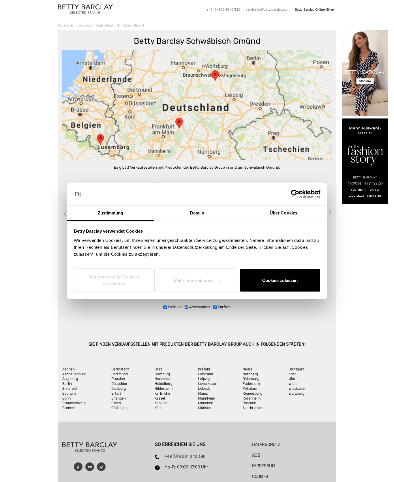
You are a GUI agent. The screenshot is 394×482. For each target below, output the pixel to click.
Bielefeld (69, 389)
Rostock (249, 403)
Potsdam (250, 389)
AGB (256, 455)
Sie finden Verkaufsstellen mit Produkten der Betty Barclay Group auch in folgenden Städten (196, 344)
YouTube (89, 466)
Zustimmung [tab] (110, 212)
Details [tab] (197, 212)
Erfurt (116, 393)
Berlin (67, 384)
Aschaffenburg (74, 374)
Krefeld (204, 369)
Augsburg (70, 379)
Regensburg (252, 393)
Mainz (203, 393)
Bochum (69, 393)
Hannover (163, 379)
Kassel (160, 398)
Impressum (263, 466)
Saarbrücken (253, 408)
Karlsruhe (162, 393)
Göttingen (119, 408)
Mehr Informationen (194, 280)
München (205, 403)
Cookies (260, 476)
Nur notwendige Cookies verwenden (114, 280)
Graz (158, 369)
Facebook (78, 466)
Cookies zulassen (280, 280)
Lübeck (204, 389)
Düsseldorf (120, 384)
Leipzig (204, 379)
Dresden (118, 379)
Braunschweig (74, 403)
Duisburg (118, 389)
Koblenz (161, 403)
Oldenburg (251, 379)
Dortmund (119, 374)
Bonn (66, 398)
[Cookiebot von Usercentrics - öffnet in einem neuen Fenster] (295, 194)
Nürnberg (250, 374)
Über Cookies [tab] (283, 212)
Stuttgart (296, 369)
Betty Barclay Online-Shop (314, 10)
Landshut (205, 374)
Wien (293, 384)
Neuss (247, 369)
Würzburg (296, 393)
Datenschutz (266, 444)
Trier (292, 374)
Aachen (68, 369)
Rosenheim (252, 398)
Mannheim (206, 398)
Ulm (292, 379)
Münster (205, 408)
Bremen (68, 408)
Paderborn (251, 384)
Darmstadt (120, 369)
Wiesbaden (297, 389)
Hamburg (162, 374)
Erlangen (118, 398)
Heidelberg (163, 384)
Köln (158, 408)
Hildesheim (164, 389)
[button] (179, 123)
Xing (101, 466)
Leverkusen (207, 384)
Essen (116, 403)
